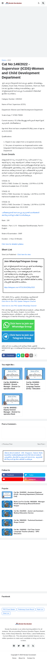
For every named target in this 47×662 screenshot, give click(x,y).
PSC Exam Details (9, 609)
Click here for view (24, 254)
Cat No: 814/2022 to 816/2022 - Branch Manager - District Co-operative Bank (12, 385)
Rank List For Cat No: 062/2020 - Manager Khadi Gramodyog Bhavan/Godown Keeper (29, 503)
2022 (9, 60)
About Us (22, 658)
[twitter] (19, 646)
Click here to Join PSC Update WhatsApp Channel (19, 306)
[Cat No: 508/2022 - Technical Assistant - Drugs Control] (7, 522)
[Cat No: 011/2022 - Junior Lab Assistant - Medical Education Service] (7, 513)
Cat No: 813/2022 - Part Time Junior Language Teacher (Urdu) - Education (33, 385)
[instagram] (28, 646)
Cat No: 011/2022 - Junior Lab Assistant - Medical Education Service (29, 512)
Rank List (40, 609)
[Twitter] (18, 355)
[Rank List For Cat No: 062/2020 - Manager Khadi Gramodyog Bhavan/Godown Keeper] (7, 504)
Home (4, 60)
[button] (2, 3)
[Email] (31, 355)
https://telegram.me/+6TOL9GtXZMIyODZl (19, 287)
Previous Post (7, 444)
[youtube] (12, 479)
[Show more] (35, 355)
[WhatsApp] (22, 355)
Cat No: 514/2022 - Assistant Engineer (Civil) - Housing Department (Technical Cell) (28, 494)
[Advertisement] (23, 31)
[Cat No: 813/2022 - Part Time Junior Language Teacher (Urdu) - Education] (34, 374)
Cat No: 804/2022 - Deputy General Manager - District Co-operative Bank (12, 411)
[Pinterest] (27, 355)
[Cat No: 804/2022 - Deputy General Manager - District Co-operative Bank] (12, 399)
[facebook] (14, 646)
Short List (6, 613)
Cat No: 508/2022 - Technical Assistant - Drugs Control (28, 521)
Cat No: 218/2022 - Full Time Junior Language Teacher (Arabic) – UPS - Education (27, 531)
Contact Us (31, 658)
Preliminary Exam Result (26, 609)
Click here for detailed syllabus (13, 244)
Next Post (40, 444)
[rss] (33, 646)
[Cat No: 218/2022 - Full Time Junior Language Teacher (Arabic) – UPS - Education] (7, 532)
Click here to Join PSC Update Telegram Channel (19, 301)
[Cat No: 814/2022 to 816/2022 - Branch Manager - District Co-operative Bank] (12, 374)
